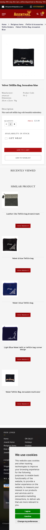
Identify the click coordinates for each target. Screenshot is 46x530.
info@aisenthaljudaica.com (14, 7)
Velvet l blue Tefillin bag (23, 303)
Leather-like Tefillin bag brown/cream (23, 214)
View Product (23, 226)
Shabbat (28, 445)
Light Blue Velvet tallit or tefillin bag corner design (23, 348)
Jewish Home (9, 442)
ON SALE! (29, 438)
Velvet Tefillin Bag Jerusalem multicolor (23, 392)
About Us (7, 469)
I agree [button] (27, 511)
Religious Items (17, 24)
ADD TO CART (23, 150)
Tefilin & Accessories (34, 24)
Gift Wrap (15, 138)
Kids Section (9, 449)
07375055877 (38, 7)
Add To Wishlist (23, 158)
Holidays (28, 442)
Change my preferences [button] (28, 521)
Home (4, 24)
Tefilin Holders (8, 27)
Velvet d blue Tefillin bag (23, 258)
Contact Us (8, 473)
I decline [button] (27, 516)
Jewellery (8, 452)
